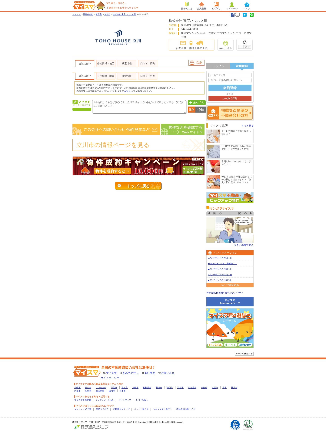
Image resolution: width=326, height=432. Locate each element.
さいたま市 (101, 387)
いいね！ (233, 15)
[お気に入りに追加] (196, 102)
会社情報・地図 (105, 63)
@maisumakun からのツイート (225, 292)
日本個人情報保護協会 (248, 425)
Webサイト (225, 48)
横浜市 (124, 387)
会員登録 (201, 5)
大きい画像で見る (244, 245)
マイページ (231, 5)
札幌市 (77, 387)
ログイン (216, 5)
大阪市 (215, 387)
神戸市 (234, 387)
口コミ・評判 (147, 63)
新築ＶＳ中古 (102, 409)
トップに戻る (138, 186)
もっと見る (247, 125)
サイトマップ (125, 400)
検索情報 (127, 63)
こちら (127, 90)
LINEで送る (252, 15)
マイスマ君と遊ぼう (162, 409)
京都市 (204, 387)
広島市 (88, 391)
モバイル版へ (142, 400)
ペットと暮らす (141, 409)
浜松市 (180, 387)
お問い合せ (167, 372)
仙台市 (88, 387)
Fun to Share (235, 425)
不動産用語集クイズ (185, 409)
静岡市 (170, 387)
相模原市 (147, 387)
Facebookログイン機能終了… (222, 263)
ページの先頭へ (244, 354)
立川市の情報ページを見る (113, 144)
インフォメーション (104, 400)
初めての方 (186, 5)
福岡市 (112, 391)
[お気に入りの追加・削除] (244, 45)
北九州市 (100, 391)
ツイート (245, 15)
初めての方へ (130, 372)
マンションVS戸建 (82, 409)
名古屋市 (192, 387)
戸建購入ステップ (121, 409)
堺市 (224, 387)
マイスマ (111, 372)
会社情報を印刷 (196, 63)
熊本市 (122, 391)
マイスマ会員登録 (82, 400)
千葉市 (114, 387)
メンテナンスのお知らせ (220, 258)
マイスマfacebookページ (230, 302)
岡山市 (77, 391)
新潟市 (159, 387)
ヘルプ (247, 5)
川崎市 (135, 387)
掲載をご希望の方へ (230, 112)
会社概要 (150, 372)
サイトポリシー (110, 377)
